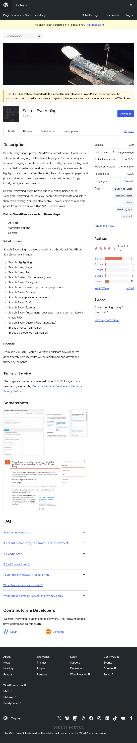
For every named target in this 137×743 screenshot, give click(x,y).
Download (125, 113)
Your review (102, 288)
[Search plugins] (38, 36)
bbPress (10, 697)
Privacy (8, 674)
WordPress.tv (80, 674)
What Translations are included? (23, 585)
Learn (73, 656)
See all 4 (129, 181)
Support (129, 131)
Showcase (43, 656)
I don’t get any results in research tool (26, 574)
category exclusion (122, 189)
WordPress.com (14, 685)
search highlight (124, 209)
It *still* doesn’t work (16, 564)
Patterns (42, 674)
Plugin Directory (12, 15)
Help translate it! (95, 24)
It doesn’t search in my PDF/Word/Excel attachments (36, 543)
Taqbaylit (17, 718)
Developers (77, 668)
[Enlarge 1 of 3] (40, 413)
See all (130, 288)
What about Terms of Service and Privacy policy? (33, 595)
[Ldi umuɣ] (131, 5)
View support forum (107, 320)
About (7, 656)
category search (124, 195)
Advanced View (104, 225)
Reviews (28, 131)
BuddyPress (12, 703)
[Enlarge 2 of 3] (83, 413)
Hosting (8, 668)
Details (11, 131)
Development (70, 131)
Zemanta (58, 631)
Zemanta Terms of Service (48, 386)
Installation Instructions (17, 532)
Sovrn (30, 116)
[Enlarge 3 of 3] (83, 462)
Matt (8, 691)
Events (108, 662)
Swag (109, 674)
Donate (110, 668)
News (6, 662)
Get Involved (112, 656)
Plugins (41, 668)
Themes (42, 662)
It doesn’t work (12, 553)
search (128, 202)
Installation (48, 131)
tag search (127, 216)
